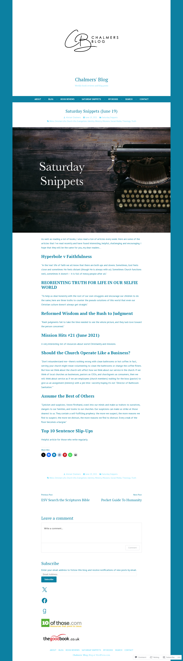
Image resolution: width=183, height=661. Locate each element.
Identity (90, 121)
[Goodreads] (44, 611)
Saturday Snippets (91, 99)
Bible (52, 121)
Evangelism (82, 121)
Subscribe (50, 563)
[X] (44, 590)
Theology (126, 121)
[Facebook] (44, 600)
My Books (113, 99)
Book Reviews (67, 99)
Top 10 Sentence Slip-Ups (67, 431)
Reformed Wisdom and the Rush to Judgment (87, 313)
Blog (50, 99)
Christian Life (60, 121)
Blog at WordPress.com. (99, 655)
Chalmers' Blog (91, 79)
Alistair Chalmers (73, 117)
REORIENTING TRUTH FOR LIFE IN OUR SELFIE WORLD (89, 285)
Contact (144, 99)
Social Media (116, 121)
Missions (106, 121)
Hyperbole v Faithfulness (66, 256)
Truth (133, 121)
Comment (132, 547)
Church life (71, 121)
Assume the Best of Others (67, 396)
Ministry (98, 121)
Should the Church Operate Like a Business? (85, 352)
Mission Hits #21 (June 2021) (70, 335)
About (38, 99)
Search (128, 99)
